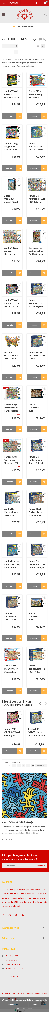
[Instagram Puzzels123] (10, 915)
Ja (23, 1004)
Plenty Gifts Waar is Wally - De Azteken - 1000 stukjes (11, 669)
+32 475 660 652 (13, 964)
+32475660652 (11, 3)
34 (33, 766)
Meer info (9, 116)
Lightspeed (29, 993)
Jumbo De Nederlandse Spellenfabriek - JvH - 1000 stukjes (37, 460)
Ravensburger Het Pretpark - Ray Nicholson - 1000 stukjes (12, 408)
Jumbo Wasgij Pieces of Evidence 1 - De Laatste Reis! (11, 94)
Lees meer (8, 839)
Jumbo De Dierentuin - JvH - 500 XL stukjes (37, 564)
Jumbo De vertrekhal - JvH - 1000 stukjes (37, 198)
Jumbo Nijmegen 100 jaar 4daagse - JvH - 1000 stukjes (36, 303)
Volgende (40, 766)
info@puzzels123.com (14, 968)
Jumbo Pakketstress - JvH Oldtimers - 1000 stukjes (37, 146)
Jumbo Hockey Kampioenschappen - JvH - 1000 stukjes (12, 564)
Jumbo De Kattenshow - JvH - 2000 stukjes (11, 512)
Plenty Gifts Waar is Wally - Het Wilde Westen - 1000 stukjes (36, 94)
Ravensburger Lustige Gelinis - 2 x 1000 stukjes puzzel (37, 251)
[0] (44, 3)
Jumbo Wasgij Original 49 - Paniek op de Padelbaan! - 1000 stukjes (11, 146)
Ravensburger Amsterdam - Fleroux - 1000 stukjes (11, 460)
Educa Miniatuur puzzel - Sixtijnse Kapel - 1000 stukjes (37, 408)
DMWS (44, 993)
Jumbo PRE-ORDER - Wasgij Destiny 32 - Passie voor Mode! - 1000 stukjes (12, 732)
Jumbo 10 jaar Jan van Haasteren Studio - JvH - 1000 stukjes (11, 251)
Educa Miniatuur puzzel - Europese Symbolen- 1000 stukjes (37, 616)
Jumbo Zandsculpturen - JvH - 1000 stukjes (37, 669)
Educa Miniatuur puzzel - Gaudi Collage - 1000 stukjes (11, 199)
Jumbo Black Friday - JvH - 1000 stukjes (35, 512)
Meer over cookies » (25, 1009)
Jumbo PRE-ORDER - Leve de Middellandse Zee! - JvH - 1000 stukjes (36, 732)
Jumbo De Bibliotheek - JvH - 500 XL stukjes (10, 616)
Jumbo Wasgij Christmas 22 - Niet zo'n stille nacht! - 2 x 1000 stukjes (12, 303)
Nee (35, 1004)
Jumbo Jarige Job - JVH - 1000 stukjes (37, 355)
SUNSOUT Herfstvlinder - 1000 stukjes (11, 355)
